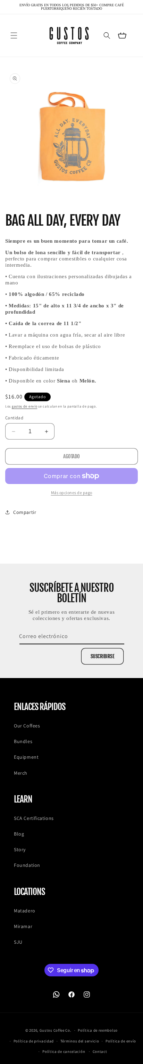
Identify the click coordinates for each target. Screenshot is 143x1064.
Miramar (23, 926)
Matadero (24, 911)
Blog (19, 834)
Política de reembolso (98, 1030)
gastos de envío (24, 406)
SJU (18, 942)
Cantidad (14, 418)
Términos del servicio (79, 1041)
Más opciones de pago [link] (71, 492)
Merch (20, 773)
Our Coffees (27, 726)
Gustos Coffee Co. (56, 1030)
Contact (100, 1051)
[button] (14, 35)
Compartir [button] (24, 512)
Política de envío (121, 1041)
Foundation (27, 865)
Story (20, 849)
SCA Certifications (34, 818)
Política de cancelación (63, 1051)
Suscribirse (103, 656)
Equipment (26, 757)
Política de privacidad (34, 1041)
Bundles (23, 741)
